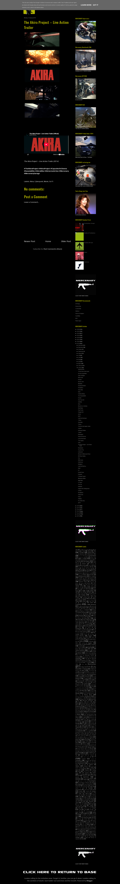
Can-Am (79, 588)
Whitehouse (92, 826)
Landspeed (77, 682)
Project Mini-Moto (90, 733)
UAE (84, 812)
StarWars (91, 778)
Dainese (93, 606)
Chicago (89, 593)
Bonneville (91, 574)
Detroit (79, 611)
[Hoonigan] (80, 434)
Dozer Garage (93, 616)
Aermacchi (81, 555)
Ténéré (82, 797)
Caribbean (84, 589)
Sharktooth (81, 763)
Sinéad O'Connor (79, 767)
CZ (79, 606)
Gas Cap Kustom (92, 638)
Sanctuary (77, 756)
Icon (89, 662)
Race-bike (78, 739)
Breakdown (80, 492)
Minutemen (83, 704)
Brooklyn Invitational (90, 577)
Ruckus (83, 753)
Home (48, 241)
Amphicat (91, 559)
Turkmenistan (88, 810)
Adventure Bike (91, 554)
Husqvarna (85, 661)
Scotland (92, 758)
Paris (83, 727)
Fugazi (93, 637)
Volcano (94, 820)
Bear (93, 568)
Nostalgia (77, 723)
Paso (95, 727)
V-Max (82, 815)
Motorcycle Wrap (90, 711)
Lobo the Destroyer (82, 418)
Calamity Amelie (90, 584)
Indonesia (80, 667)
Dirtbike (93, 614)
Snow (79, 771)
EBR (91, 621)
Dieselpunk (91, 612)
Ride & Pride (93, 745)
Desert (87, 610)
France (90, 635)
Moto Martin (78, 710)
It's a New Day (81, 500)
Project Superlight (92, 734)
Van (76, 816)
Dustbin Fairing (83, 621)
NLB (76, 722)
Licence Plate (93, 685)
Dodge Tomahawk (81, 616)
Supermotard (78, 789)
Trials (94, 806)
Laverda (88, 682)
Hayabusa (87, 651)
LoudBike (82, 687)
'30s (88, 549)
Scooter (84, 759)
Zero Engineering (90, 836)
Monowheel (79, 706)
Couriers (84, 601)
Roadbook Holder (83, 747)
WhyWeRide (77, 828)
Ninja (87, 720)
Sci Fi (51, 181)
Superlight (90, 788)
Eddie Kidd (89, 622)
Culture (91, 602)
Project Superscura (82, 735)
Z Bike (91, 834)
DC (80, 608)
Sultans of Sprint (80, 788)
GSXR (89, 647)
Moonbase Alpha (82, 478)
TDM (80, 796)
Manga (77, 693)
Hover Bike (80, 389)
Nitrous (92, 720)
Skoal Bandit (92, 768)
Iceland (81, 662)
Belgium (77, 569)
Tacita (93, 793)
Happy (92, 648)
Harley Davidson (79, 650)
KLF (84, 678)
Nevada (85, 719)
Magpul (92, 690)
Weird (88, 824)
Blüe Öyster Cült (87, 573)
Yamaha (79, 833)
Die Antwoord (83, 612)
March (79, 363)
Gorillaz (82, 644)
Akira (32, 181)
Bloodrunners (79, 573)
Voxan (78, 821)
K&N (89, 674)
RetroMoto (92, 744)
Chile (94, 593)
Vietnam (86, 819)
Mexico (88, 701)
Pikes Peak (82, 729)
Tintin (76, 801)
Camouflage (93, 587)
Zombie (77, 837)
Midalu (82, 703)
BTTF (81, 580)
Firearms (84, 631)
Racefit (86, 739)
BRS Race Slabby (81, 456)
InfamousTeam (87, 667)
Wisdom (94, 828)
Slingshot (87, 770)
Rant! (93, 741)
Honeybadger (85, 657)
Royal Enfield (78, 752)
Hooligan (92, 657)
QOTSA (83, 738)
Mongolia (94, 705)
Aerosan (86, 555)
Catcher (80, 490)
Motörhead (77, 713)
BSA (93, 578)
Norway (92, 722)
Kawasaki (87, 676)
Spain (83, 774)
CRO (81, 602)
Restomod (77, 744)
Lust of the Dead (82, 438)
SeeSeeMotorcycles (81, 761)
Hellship (80, 498)
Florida (85, 634)
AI (78, 558)
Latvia (84, 682)
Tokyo (76, 802)
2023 (78, 335)
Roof (85, 751)
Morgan (88, 708)
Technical (77, 797)
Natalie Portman (91, 718)
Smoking (94, 770)
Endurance (80, 626)
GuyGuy (82, 648)
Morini (93, 708)
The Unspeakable (82, 395)
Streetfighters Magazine (84, 782)
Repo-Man (92, 742)
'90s (95, 551)
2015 (78, 511)
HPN (86, 658)
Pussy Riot (77, 738)
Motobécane (85, 710)
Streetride (93, 782)
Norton (86, 722)
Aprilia (94, 561)
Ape (80, 561)
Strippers (80, 784)
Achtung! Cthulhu (82, 430)
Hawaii (78, 651)
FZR (87, 638)
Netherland (77, 719)
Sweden (81, 791)
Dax (76, 608)
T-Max (90, 792)
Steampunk (78, 779)
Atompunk (92, 563)
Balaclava (77, 568)
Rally (78, 741)
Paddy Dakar (85, 725)
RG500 (87, 745)
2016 (78, 509)
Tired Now (82, 801)
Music (77, 717)
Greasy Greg (78, 306)
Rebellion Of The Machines (89, 233)
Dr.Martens (79, 618)
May (79, 359)
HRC (91, 658)
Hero (95, 653)
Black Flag (90, 571)
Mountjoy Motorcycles (91, 713)
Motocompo (92, 710)
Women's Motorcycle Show (84, 454)
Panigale (77, 727)
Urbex (93, 813)
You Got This (81, 450)
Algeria (76, 559)
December (80, 345)
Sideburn (77, 311)
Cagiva (83, 584)
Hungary (83, 659)
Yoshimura (79, 834)
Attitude (77, 565)
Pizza (76, 730)
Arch (79, 562)
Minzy (89, 704)
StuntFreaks (78, 786)
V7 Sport (80, 482)
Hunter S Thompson (91, 659)
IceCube (76, 662)
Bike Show (87, 570)
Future (81, 638)
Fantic (76, 629)
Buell (79, 391)
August (80, 353)
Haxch (82, 651)
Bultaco (82, 583)
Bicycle (94, 569)
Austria (89, 565)
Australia (84, 565)
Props (78, 737)
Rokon (84, 750)
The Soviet (77, 800)
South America (85, 772)
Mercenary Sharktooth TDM (89, 700)
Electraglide (83, 624)
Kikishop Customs (86, 677)
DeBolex (92, 608)
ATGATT (84, 563)
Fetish (89, 629)
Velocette (83, 816)
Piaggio (77, 729)
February (80, 365)
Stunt (91, 784)
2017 (78, 507)
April (79, 361)
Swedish (87, 791)
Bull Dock (92, 581)
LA (95, 679)
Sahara (82, 755)
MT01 (85, 714)
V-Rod (87, 815)
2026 (78, 329)
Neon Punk (80, 377)
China (76, 594)
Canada (84, 588)
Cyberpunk (39, 181)
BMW (94, 573)
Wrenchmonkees (92, 830)
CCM (81, 593)
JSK (80, 674)
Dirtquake (81, 615)
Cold (85, 598)
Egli (81, 623)
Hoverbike (80, 422)
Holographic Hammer (89, 655)
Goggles (90, 643)
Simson (92, 766)
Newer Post (29, 241)
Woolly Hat (84, 829)
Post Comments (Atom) (53, 249)
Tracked (91, 805)
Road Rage (80, 408)
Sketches (84, 768)
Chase (79, 496)
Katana (85, 252)
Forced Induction (79, 635)
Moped (82, 708)
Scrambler (78, 760)
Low (87, 687)
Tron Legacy (81, 440)
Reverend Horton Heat (79, 745)
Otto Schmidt (93, 724)
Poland (81, 730)
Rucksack (79, 753)
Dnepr (94, 615)
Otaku (87, 724)
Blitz (95, 571)
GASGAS (78, 639)
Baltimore (83, 568)
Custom (78, 604)
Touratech (77, 805)
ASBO (89, 562)
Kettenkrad (77, 677)
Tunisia (76, 810)
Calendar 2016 (78, 587)
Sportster (86, 777)
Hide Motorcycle (86, 654)
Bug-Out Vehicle (83, 581)
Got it (95, 5)
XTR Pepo (77, 303)
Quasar (93, 738)
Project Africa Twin (85, 732)
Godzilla (83, 643)
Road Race (90, 746)
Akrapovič (92, 558)
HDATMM (94, 651)
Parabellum (80, 387)
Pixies (93, 729)
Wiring (88, 828)
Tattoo (79, 420)
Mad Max (80, 383)
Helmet (79, 653)
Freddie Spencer (78, 637)
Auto (94, 565)
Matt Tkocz (78, 694)
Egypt (86, 623)
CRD (76, 602)
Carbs (95, 588)
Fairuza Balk (91, 628)
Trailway (77, 806)
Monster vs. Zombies (82, 406)
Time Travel (91, 800)
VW (82, 821)
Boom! (76, 576)
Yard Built (88, 833)
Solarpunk (85, 771)
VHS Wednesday (85, 817)
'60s (78, 551)
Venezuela (89, 816)
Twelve (79, 432)
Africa (86, 557)
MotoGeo (77, 711)
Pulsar (87, 737)
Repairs (86, 742)
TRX (90, 809)
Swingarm (93, 791)
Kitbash (77, 678)
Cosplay (77, 601)
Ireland (76, 669)
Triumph (93, 808)
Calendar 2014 (79, 585)
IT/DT (82, 669)
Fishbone (84, 632)
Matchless (92, 693)
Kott (76, 679)
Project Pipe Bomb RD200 (81, 734)
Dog (87, 616)
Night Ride (80, 480)
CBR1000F (88, 592)
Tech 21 (86, 796)
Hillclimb (92, 654)
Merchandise (80, 701)
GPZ (95, 644)
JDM (86, 671)
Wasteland (80, 447)
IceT (86, 662)
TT (93, 809)
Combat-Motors (92, 598)
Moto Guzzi (90, 709)
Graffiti (80, 646)
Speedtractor (85, 775)
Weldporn (80, 464)
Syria (86, 792)
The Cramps (84, 799)
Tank (81, 795)
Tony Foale (79, 804)
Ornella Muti (81, 724)
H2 (87, 648)
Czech (82, 606)
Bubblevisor (88, 580)
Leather (80, 428)
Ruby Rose (94, 752)
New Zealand (91, 719)
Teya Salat (92, 797)
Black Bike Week (83, 571)
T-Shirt (94, 792)
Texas (87, 797)
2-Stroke (81, 552)
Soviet (94, 772)
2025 (78, 331)
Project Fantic (93, 732)
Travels (82, 806)
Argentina (83, 562)
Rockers (92, 748)
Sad (76, 755)
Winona (83, 828)
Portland (92, 730)
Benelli (81, 569)
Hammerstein (81, 369)
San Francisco (91, 755)
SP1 (79, 774)
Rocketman (86, 262)
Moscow (83, 709)
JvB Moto (85, 674)
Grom (81, 647)
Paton (78, 728)
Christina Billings (90, 596)
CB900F (92, 590)
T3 (84, 793)
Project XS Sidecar (92, 735)
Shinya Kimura (91, 763)
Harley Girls (80, 494)
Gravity (92, 646)
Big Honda (80, 570)
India (89, 666)
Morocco (77, 709)
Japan (83, 670)
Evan (80, 627)
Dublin (79, 619)
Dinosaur (87, 614)
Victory (79, 819)
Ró (84, 746)
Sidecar (77, 766)
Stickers (85, 779)
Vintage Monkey (87, 820)
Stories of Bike (83, 781)
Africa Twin (93, 557)
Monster (86, 706)
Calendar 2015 (90, 585)
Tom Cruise (84, 802)
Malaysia (86, 691)
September (80, 351)
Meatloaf (83, 696)
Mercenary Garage (91, 697)
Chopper (83, 594)
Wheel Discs (93, 825)
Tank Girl (87, 795)
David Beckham (91, 607)
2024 (78, 333)
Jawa (76, 671)
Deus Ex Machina (86, 611)
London (87, 686)
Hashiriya (94, 650)
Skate (92, 767)
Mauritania (77, 696)
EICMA (90, 623)
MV (83, 717)
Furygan (77, 638)
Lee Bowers (81, 685)
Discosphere (88, 615)
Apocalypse (86, 561)
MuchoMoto (91, 714)
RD (81, 742)
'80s (89, 551)
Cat (82, 590)
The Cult (80, 484)
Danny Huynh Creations (80, 607)
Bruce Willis (87, 578)
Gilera (89, 639)
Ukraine (94, 812)
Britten (83, 577)
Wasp (83, 824)
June (79, 357)
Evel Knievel (88, 627)
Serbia (90, 761)
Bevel (89, 569)
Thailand (77, 799)
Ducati (91, 619)
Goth (87, 644)
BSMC (76, 580)
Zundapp (86, 837)
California (86, 587)
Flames (89, 632)
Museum (92, 715)
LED (76, 685)
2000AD (90, 552)
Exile (86, 628)
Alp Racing (82, 559)
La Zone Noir (78, 308)
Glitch (76, 643)
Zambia (76, 836)
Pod (79, 458)
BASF (79, 416)
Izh (91, 669)
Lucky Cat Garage (82, 689)
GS (84, 647)
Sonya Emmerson (82, 436)
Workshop (82, 830)
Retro (84, 744)
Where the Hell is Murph (83, 826)
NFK (76, 318)
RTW (89, 752)
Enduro (87, 626)
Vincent (91, 819)
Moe (83, 705)
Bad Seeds (81, 566)
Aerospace (93, 555)
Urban (88, 813)
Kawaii (80, 675)
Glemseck (91, 641)
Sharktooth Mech (82, 385)
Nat (85, 718)
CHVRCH (77, 597)
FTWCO (86, 637)
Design (94, 609)
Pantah (79, 397)
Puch (83, 737)
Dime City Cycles (79, 614)
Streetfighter (92, 781)
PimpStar (89, 729)
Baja (92, 566)
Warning (77, 824)
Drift (95, 618)
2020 (78, 341)
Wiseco (79, 829)
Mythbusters (92, 717)
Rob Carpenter (92, 747)
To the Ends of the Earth (83, 371)
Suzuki (94, 789)
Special (88, 774)
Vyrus (87, 821)
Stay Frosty (80, 410)
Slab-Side (78, 770)
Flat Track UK (81, 399)
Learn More (86, 5)
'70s (83, 551)
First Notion (77, 632)
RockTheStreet (78, 750)
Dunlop (76, 621)
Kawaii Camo (81, 472)
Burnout (88, 583)
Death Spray (85, 608)
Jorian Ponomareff (88, 673)
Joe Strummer (78, 673)
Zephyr (82, 836)
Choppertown (81, 596)
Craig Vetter (91, 601)
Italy (86, 669)
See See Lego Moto (82, 373)
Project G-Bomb (80, 733)
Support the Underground (83, 488)
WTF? (78, 832)
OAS (87, 723)
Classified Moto (86, 597)
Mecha (88, 696)
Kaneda (80, 379)
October (80, 349)
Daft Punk (87, 606)
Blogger (90, 881)
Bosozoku (83, 576)
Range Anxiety (85, 741)
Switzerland (80, 792)
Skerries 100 (77, 768)
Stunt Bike (77, 785)
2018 (78, 505)
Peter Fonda (84, 728)
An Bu (79, 414)
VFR (78, 817)
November (80, 347)
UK (88, 812)
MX (86, 717)
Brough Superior (78, 578)
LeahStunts (79, 683)
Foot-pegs (92, 634)
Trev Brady (89, 806)
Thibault (84, 800)
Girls (81, 641)
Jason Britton (91, 670)
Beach (89, 568)
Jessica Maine (92, 671)
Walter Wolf (91, 823)
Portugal (77, 732)
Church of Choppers (79, 313)
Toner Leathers (93, 802)
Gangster (80, 486)
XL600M (84, 832)
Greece (76, 647)
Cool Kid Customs (90, 600)
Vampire (92, 815)
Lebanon (93, 683)
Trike (79, 807)
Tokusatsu (91, 801)
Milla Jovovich (89, 703)
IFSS (83, 664)
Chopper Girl (80, 412)
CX (87, 604)
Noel (80, 722)
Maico (76, 691)
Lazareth (94, 682)
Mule (81, 715)
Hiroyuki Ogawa (78, 655)
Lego (87, 685)
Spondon (77, 777)
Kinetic (92, 677)
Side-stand (83, 764)
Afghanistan (81, 557)
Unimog (79, 813)
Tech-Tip (92, 796)
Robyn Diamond (81, 748)
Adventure (81, 554)
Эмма (82, 838)
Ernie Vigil (93, 626)
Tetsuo (79, 424)
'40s (91, 549)
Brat (95, 576)
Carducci (78, 589)
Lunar (89, 689)
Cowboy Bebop (81, 393)
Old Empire (92, 723)
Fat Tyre (81, 629)
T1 (78, 793)
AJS (81, 558)
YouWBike (77, 316)
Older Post (66, 241)
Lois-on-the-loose (80, 686)
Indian (94, 666)
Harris (89, 650)
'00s (76, 549)
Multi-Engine (86, 715)
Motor (82, 711)
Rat (76, 742)
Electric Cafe (81, 381)
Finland (78, 631)
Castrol (89, 589)
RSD (85, 752)
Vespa (94, 816)
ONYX (76, 724)
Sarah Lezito (86, 756)
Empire (94, 624)
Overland (80, 474)
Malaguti (81, 691)
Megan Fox (81, 697)
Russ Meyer (90, 753)
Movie (46, 181)
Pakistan (92, 725)
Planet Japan (78, 320)
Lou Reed (77, 687)
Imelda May (83, 666)
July (79, 355)
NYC (83, 723)
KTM (85, 679)
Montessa (93, 706)
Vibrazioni (94, 817)
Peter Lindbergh (91, 728)
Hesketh (79, 654)
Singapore (87, 767)
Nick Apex (82, 720)
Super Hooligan (81, 375)
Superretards (87, 789)
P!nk (78, 725)
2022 (78, 337)
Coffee (81, 598)
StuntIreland (85, 786)
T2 (81, 793)
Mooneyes (77, 708)
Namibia (80, 718)
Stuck (86, 784)
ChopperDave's (93, 594)
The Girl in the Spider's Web (84, 426)
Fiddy (95, 629)
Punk (91, 737)
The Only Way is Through (89, 223)
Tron (80, 809)
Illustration (92, 664)
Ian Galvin (93, 661)
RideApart (80, 746)
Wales (91, 821)
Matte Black (88, 694)
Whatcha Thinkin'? (84, 825)
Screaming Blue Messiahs (90, 760)
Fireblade (93, 631)
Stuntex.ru (92, 785)
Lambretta (80, 681)
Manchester (92, 691)
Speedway (92, 775)
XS (89, 832)
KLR (88, 678)
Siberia (76, 764)
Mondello (88, 705)
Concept (80, 600)
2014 (78, 514)
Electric (88, 624)
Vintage (77, 820)
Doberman (80, 462)
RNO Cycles (80, 460)
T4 (88, 793)
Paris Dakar (88, 727)
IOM (93, 667)
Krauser (80, 679)
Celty (84, 593)
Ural (83, 813)
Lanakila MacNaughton (89, 681)
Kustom (90, 679)
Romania (80, 751)
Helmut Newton (88, 653)
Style (91, 786)
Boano (80, 574)
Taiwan (76, 795)
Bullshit (76, 583)
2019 (78, 343)
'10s (81, 549)
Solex (90, 771)
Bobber (84, 574)
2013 (78, 516)
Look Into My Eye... (82, 466)
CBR (76, 592)
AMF (87, 559)
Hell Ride (80, 402)
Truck (85, 809)
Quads (88, 738)
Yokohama (94, 833)
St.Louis (85, 778)
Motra (84, 713)
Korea (93, 678)
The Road (91, 799)
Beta (86, 569)
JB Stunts (81, 671)
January (80, 367)
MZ (76, 718)
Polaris (87, 730)
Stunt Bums (85, 785)
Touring (84, 805)
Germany (83, 639)
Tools (92, 804)
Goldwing (77, 644)
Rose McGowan (91, 751)
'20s (84, 549)
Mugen (76, 715)
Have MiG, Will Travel (88, 242)
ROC (87, 748)
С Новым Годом (81, 476)
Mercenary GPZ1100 (83, 699)
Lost (93, 686)
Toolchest (86, 804)
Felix (86, 629)
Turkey (82, 810)
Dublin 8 (85, 619)
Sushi (79, 442)
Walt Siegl (84, 823)
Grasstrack (87, 646)
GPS (91, 644)
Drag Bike (87, 618)
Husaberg (79, 661)
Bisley (76, 571)
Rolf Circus (89, 750)
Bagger (87, 566)
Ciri (78, 470)
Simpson (86, 766)
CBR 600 (82, 592)
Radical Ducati (93, 739)
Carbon (89, 588)
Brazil (79, 577)
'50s (95, 549)
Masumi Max (85, 693)
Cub (85, 602)
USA (76, 815)
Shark (95, 761)
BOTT (91, 576)
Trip (84, 807)
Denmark (77, 609)
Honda (77, 657)
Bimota (93, 570)
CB (86, 590)
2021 (78, 339)
